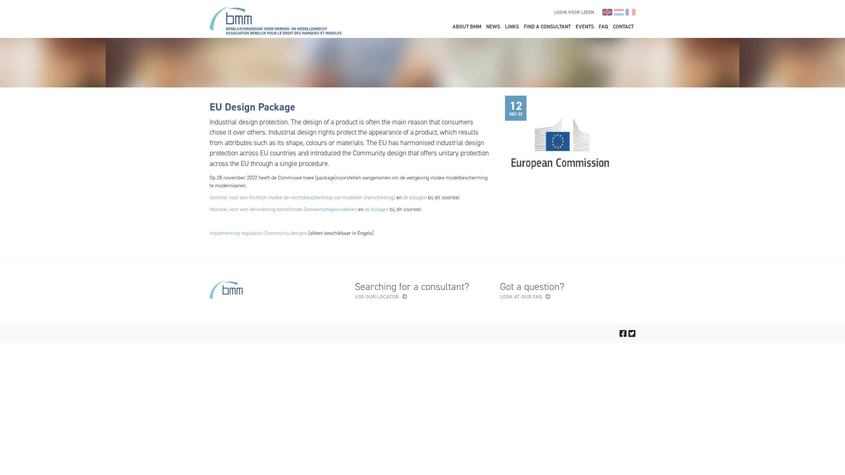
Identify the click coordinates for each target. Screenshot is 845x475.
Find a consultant (547, 26)
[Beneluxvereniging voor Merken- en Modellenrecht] (276, 21)
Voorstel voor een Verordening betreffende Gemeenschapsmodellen (283, 209)
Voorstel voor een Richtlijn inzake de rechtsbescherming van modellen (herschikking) (302, 197)
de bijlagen (415, 197)
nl (619, 12)
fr (630, 12)
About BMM (467, 26)
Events (585, 26)
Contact (623, 26)
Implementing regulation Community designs (259, 233)
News (493, 26)
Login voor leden (574, 12)
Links (512, 26)
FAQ (603, 26)
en (607, 12)
